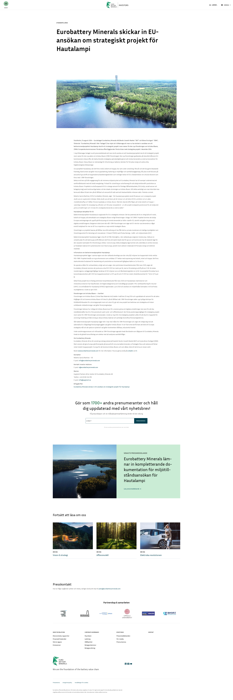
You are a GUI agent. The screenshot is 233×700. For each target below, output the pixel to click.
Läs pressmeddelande (132, 489)
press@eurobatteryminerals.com (110, 589)
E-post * (89, 421)
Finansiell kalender (59, 639)
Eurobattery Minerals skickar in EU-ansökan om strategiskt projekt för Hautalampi (102, 387)
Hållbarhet (88, 642)
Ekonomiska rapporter (61, 636)
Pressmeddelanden (123, 636)
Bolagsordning (90, 648)
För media (120, 639)
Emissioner (57, 645)
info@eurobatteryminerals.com (89, 360)
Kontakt (151, 632)
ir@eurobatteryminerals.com (88, 367)
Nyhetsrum (120, 632)
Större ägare (57, 642)
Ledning (87, 639)
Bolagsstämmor (90, 645)
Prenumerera (121, 642)
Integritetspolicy (67, 682)
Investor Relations (59, 632)
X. (136, 351)
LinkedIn (130, 351)
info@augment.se (85, 380)
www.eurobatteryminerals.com (88, 351)
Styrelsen (88, 636)
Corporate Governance (92, 632)
